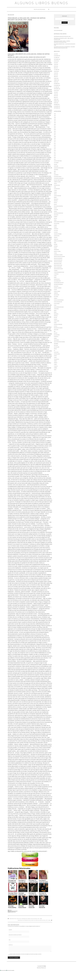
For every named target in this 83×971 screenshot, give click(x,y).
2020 (55, 157)
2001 (55, 126)
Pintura (55, 317)
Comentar (11, 944)
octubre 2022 (56, 87)
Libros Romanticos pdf (58, 268)
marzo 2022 (56, 99)
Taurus (55, 355)
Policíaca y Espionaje (58, 324)
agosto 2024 (56, 60)
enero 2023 (56, 81)
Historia (55, 244)
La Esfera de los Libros (58, 254)
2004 (55, 129)
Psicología (56, 329)
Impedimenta (56, 249)
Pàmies (55, 312)
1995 (55, 120)
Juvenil (55, 253)
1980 (55, 113)
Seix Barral (56, 343)
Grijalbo (55, 237)
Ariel (55, 171)
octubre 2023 (56, 69)
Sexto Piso (56, 345)
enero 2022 (56, 102)
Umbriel (55, 367)
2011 (55, 141)
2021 (55, 159)
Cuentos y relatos (57, 195)
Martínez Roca (57, 279)
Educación (56, 214)
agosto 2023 (56, 71)
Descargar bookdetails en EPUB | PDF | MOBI (62, 36)
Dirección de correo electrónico (15, 934)
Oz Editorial (56, 308)
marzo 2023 (56, 78)
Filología (56, 230)
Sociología (56, 352)
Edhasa (55, 211)
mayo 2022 (56, 95)
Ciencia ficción (57, 185)
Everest (55, 225)
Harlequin (56, 239)
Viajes (55, 369)
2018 (55, 153)
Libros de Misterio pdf (58, 260)
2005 (55, 131)
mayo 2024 (56, 66)
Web (9, 939)
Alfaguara (56, 166)
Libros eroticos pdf (57, 263)
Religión (55, 333)
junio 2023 (56, 73)
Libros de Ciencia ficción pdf (59, 256)
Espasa (55, 220)
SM (54, 350)
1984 (55, 117)
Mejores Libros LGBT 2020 (58, 282)
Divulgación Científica (58, 206)
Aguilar (55, 164)
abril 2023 (56, 76)
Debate (55, 197)
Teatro (55, 357)
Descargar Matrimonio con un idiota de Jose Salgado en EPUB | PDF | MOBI (34, 920)
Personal (56, 315)
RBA (54, 331)
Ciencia (55, 183)
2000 (55, 124)
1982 (55, 115)
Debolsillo (56, 199)
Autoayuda (56, 174)
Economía (56, 209)
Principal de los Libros (58, 327)
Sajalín (55, 338)
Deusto (55, 204)
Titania (55, 364)
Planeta (55, 319)
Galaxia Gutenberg (57, 233)
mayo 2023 (56, 74)
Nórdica (55, 298)
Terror (55, 360)
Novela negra (56, 303)
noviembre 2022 (57, 85)
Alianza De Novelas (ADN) (58, 167)
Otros (55, 305)
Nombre (10, 929)
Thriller (55, 362)
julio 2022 (56, 92)
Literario (55, 270)
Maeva (55, 277)
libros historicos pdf (58, 265)
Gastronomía (56, 235)
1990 (55, 119)
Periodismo (56, 313)
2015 (55, 148)
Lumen (55, 275)
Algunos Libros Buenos (41, 3)
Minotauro (56, 286)
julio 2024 (56, 62)
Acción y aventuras (58, 160)
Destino (55, 202)
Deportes (56, 200)
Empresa (55, 216)
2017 (55, 152)
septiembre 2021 (57, 107)
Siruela (55, 348)
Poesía (55, 322)
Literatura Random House (59, 272)
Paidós (55, 310)
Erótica (55, 218)
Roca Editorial (57, 334)
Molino (55, 289)
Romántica (56, 336)
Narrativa (56, 293)
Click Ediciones (57, 188)
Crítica (55, 193)
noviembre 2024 (57, 55)
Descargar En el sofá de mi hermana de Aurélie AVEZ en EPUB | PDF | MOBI (26, 918)
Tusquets (56, 366)
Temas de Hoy (56, 359)
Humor (55, 247)
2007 (55, 134)
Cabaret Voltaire (57, 181)
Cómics (55, 192)
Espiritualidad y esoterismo (59, 221)
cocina (55, 190)
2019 (55, 155)
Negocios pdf (56, 294)
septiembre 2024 (57, 59)
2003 (55, 127)
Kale (45, 966)
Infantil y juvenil (57, 251)
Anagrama (56, 169)
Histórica (56, 246)
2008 (55, 136)
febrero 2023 (56, 80)
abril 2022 (56, 97)
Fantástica (56, 228)
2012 (55, 143)
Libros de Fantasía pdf (58, 258)
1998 (55, 122)
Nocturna (56, 296)
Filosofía (56, 232)
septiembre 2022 (57, 88)
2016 (55, 150)
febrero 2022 (56, 100)
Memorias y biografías (58, 284)
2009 (55, 138)
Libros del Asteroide (58, 261)
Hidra (55, 242)
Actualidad (56, 162)
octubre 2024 (56, 57)
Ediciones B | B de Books (58, 213)
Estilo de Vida (56, 223)
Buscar (64, 22)
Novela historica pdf (58, 301)
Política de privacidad (39, 9)
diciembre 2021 (57, 104)
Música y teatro (57, 291)
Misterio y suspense (57, 287)
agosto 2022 (56, 90)
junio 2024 (56, 64)
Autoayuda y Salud (57, 176)
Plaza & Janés (56, 320)
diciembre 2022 (57, 83)
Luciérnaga (56, 273)
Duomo (55, 207)
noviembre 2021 (57, 106)
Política (55, 326)
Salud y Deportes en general (59, 341)
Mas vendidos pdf (57, 280)
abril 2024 (56, 67)
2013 (55, 145)
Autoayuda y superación (58, 178)
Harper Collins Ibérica (58, 240)
